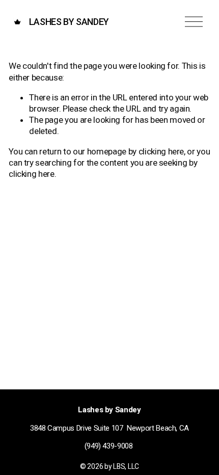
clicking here (161, 151)
